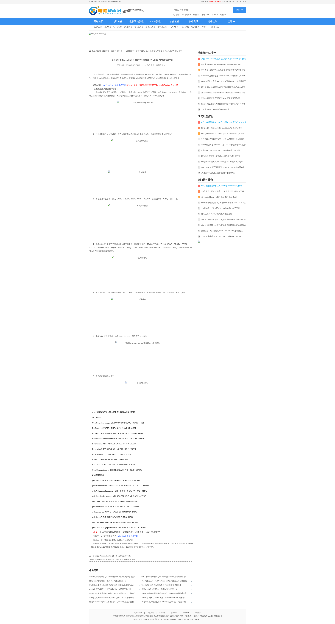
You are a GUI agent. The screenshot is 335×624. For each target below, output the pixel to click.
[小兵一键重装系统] (97, 34)
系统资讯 (150, 613)
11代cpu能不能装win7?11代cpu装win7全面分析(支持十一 (223, 128)
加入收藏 (243, 1)
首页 (113, 51)
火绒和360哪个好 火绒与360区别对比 (216, 109)
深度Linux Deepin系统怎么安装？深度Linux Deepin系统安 (224, 59)
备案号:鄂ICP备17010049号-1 (189, 619)
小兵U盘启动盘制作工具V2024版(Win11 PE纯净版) (221, 186)
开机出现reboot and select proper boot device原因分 (221, 64)
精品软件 (212, 21)
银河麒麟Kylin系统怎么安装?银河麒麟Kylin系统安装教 (223, 87)
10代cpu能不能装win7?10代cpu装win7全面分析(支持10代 (223, 122)
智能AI (231, 21)
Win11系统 (128, 27)
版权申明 (174, 613)
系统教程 (162, 613)
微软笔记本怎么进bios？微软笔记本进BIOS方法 (115, 560)
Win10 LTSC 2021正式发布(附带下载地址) (218, 173)
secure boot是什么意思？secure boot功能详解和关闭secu (223, 76)
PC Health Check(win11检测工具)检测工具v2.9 (219, 197)
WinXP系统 (97, 27)
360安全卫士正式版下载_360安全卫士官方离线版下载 (222, 191)
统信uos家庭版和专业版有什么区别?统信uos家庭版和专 (223, 93)
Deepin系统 (139, 27)
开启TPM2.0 (206, 15)
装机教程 (130, 51)
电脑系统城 (138, 613)
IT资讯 (204, 27)
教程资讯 (193, 21)
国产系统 (215, 15)
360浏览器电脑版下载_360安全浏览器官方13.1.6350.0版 (223, 203)
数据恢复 (196, 15)
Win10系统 (117, 27)
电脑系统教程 (136, 21)
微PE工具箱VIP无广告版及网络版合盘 (216, 214)
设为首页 (235, 1)
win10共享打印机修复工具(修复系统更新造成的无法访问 (224, 220)
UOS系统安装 (186, 15)
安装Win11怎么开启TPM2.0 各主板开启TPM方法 (220, 150)
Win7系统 (107, 27)
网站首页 (98, 21)
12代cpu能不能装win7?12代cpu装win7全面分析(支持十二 (223, 134)
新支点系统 (162, 27)
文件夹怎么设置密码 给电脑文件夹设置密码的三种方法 (223, 70)
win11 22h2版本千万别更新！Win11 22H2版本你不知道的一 (224, 167)
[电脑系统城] (117, 11)
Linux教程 (155, 21)
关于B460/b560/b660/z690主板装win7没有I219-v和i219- (223, 139)
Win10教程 (185, 27)
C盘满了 (223, 15)
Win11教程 (195, 27)
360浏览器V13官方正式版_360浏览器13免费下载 (220, 208)
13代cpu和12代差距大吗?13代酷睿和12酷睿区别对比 (222, 162)
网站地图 (204, 1)
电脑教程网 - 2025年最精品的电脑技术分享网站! (105, 1)
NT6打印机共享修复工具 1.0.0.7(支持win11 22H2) (221, 236)
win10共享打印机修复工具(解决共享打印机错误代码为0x (224, 225)
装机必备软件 (227, 1)
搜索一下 (239, 10)
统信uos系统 (150, 27)
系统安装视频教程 (215, 1)
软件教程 (174, 21)
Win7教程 (174, 27)
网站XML (186, 613)
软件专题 (215, 27)
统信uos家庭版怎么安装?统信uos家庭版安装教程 (220, 98)
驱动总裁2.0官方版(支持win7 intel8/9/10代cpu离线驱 (222, 231)
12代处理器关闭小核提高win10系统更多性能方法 (220, 156)
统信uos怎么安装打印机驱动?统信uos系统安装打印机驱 (223, 104)
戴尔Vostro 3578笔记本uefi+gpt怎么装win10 (113, 556)
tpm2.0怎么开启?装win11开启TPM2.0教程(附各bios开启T (223, 145)
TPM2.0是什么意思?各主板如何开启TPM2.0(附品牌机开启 (224, 81)
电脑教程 (117, 21)
